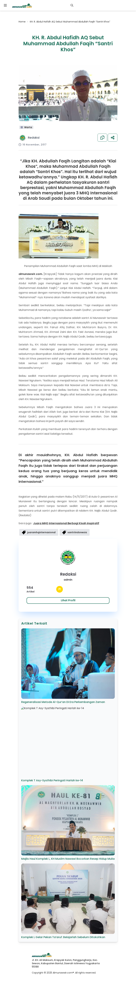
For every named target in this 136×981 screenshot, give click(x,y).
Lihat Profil (68, 600)
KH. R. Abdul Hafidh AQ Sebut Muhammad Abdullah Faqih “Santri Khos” (70, 21)
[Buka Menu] (5, 5)
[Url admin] (60, 589)
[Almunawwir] (22, 5)
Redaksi (33, 137)
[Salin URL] (102, 138)
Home (22, 21)
